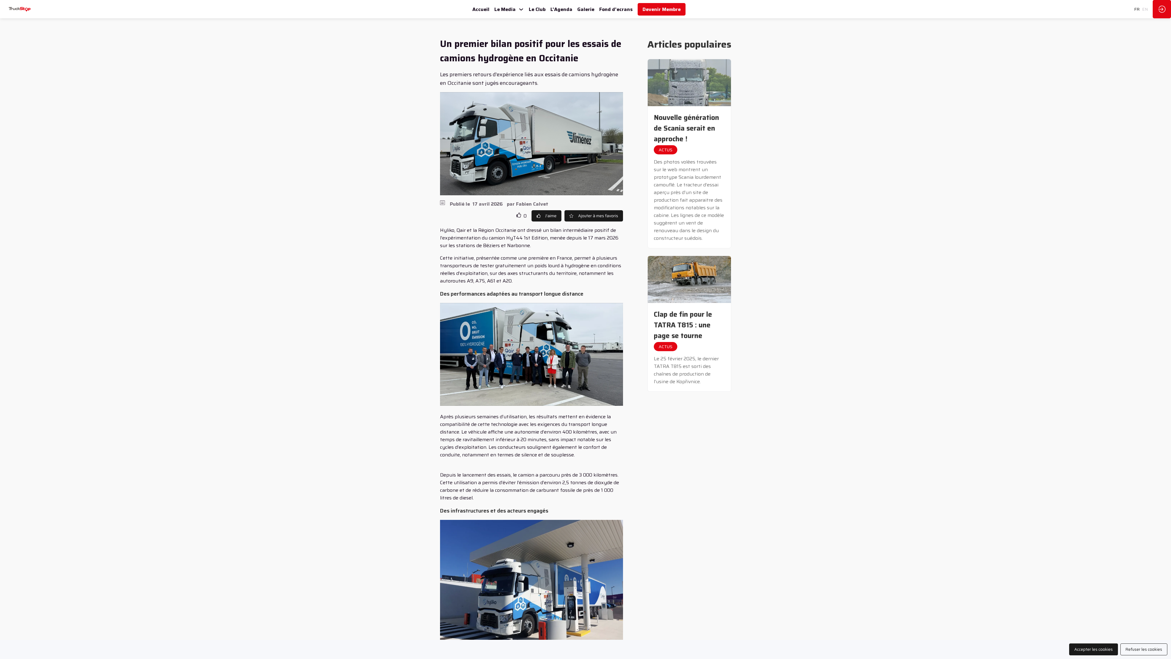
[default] (585, 9)
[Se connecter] (1162, 9)
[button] (662, 9)
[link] (480, 9)
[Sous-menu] (521, 10)
